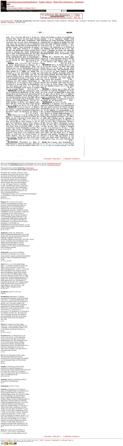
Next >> (34, 8)
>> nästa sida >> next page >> (71, 158)
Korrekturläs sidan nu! (53, 165)
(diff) (27, 168)
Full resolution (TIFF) (7, 21)
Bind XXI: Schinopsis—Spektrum (68, 2)
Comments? (41, 10)
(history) (31, 168)
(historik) (35, 169)
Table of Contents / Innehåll (15, 8)
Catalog (20, 10)
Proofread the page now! (54, 163)
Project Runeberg (12, 10)
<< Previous (27, 8)
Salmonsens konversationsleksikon (22, 2)
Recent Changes (27, 10)
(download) (55, 440)
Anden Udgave (45, 2)
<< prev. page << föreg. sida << (52, 158)
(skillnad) (29, 169)
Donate (35, 10)
